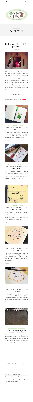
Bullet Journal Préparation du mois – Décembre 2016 (17, 208)
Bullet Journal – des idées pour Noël (16, 45)
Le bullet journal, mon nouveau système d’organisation (16, 331)
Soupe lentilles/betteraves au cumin (12, 374)
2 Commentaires (8, 99)
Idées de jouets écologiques (10, 383)
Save (25, 99)
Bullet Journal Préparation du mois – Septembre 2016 (17, 249)
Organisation (21, 41)
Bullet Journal (12, 41)
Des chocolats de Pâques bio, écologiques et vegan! (15, 379)
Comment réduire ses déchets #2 (12, 376)
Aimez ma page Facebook (16, 389)
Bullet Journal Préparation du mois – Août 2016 (17, 290)
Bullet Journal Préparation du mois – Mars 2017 (17, 128)
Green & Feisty (25, 399)
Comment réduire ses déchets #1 (12, 381)
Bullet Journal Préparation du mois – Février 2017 (17, 167)
